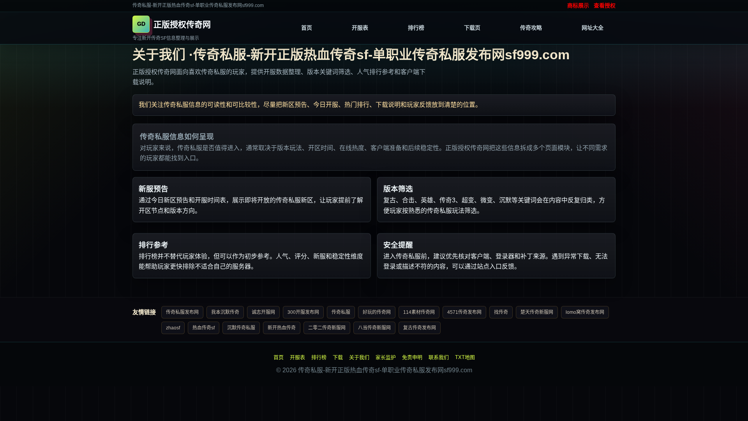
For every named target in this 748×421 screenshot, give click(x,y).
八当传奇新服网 (374, 328)
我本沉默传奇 (225, 312)
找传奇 (501, 312)
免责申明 (412, 357)
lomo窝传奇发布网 (585, 312)
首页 (306, 28)
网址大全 (592, 28)
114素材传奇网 (419, 312)
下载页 (472, 28)
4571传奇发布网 (464, 312)
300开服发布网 (303, 312)
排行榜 (416, 28)
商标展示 (578, 5)
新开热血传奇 (282, 328)
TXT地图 (465, 357)
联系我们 (439, 357)
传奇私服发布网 (182, 312)
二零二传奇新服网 (327, 328)
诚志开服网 (263, 312)
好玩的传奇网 (377, 312)
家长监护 (386, 357)
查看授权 (605, 5)
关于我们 (359, 357)
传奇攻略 (531, 28)
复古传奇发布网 (419, 328)
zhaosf (173, 328)
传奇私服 (341, 312)
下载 (338, 357)
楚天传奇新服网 (536, 312)
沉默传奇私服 (241, 328)
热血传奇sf (203, 328)
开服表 (360, 28)
